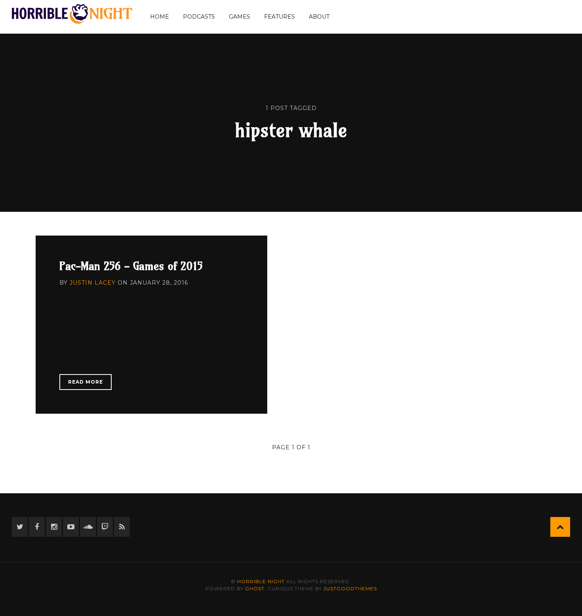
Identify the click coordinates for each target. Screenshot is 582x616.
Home (159, 16)
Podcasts (199, 16)
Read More (85, 382)
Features (279, 16)
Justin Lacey (93, 282)
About (319, 16)
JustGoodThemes (350, 588)
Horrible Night (261, 581)
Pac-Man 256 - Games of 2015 (131, 266)
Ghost (254, 588)
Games (239, 16)
